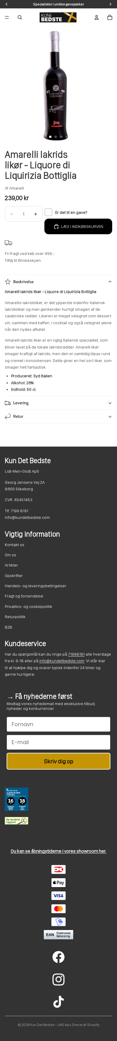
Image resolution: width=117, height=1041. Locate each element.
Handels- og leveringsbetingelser (35, 585)
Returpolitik (15, 616)
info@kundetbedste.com (61, 660)
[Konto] (96, 17)
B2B (8, 627)
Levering (20, 402)
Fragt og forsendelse (24, 596)
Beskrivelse (23, 281)
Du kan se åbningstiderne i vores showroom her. (58, 851)
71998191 (76, 654)
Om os (10, 554)
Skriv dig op (58, 761)
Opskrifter (14, 575)
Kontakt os (14, 544)
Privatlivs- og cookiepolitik (28, 606)
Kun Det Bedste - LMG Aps (50, 1025)
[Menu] (7, 17)
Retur (18, 416)
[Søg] (19, 17)
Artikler (11, 565)
